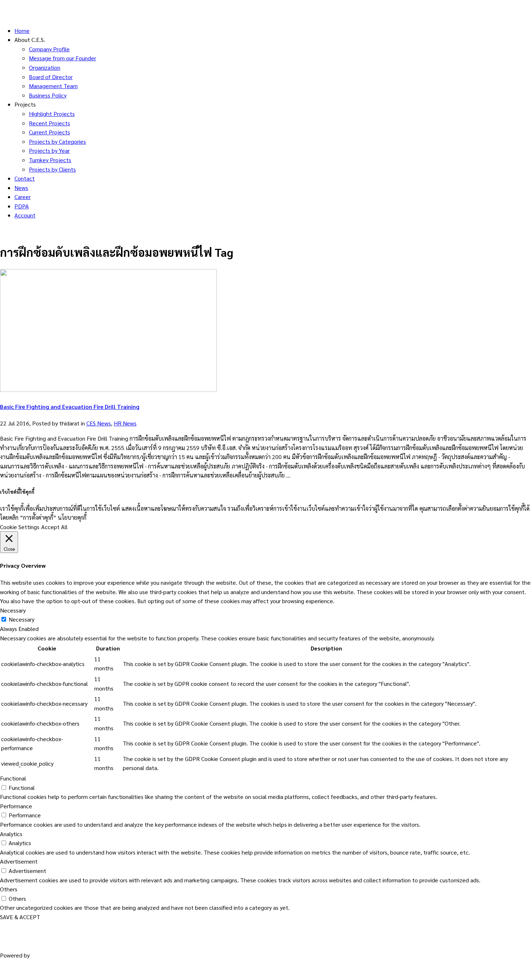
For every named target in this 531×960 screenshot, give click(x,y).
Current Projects (49, 132)
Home (22, 30)
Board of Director (51, 77)
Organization (44, 67)
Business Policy (47, 95)
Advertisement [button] (19, 861)
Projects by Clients (52, 169)
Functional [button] (13, 778)
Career (22, 196)
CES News (98, 423)
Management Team (53, 86)
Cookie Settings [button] (19, 527)
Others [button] (8, 889)
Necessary (21, 619)
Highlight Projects (52, 113)
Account (24, 215)
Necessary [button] (13, 610)
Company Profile (49, 49)
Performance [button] (16, 806)
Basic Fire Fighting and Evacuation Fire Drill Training (69, 406)
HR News (125, 423)
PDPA (21, 206)
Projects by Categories (57, 141)
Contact (24, 178)
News (21, 187)
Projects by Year (49, 150)
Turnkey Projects (50, 160)
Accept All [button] (54, 527)
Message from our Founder (62, 58)
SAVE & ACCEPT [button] (20, 917)
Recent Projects (49, 123)
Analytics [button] (11, 834)
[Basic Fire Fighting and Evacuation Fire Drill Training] (108, 389)
